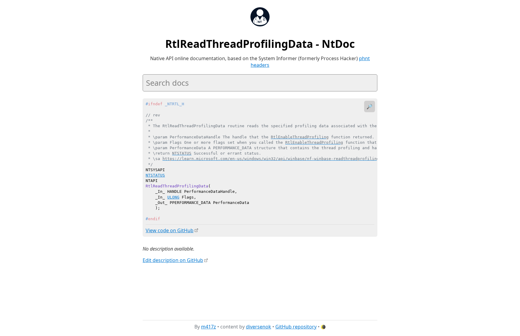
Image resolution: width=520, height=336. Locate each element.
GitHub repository (296, 326)
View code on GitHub (169, 230)
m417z (208, 326)
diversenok (258, 326)
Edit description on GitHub (173, 260)
